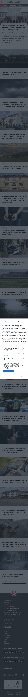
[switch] (23, 348)
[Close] (25, 321)
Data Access (14, 376)
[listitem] (14, 346)
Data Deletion (6, 376)
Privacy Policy (22, 376)
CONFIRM (8, 371)
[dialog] (14, 348)
